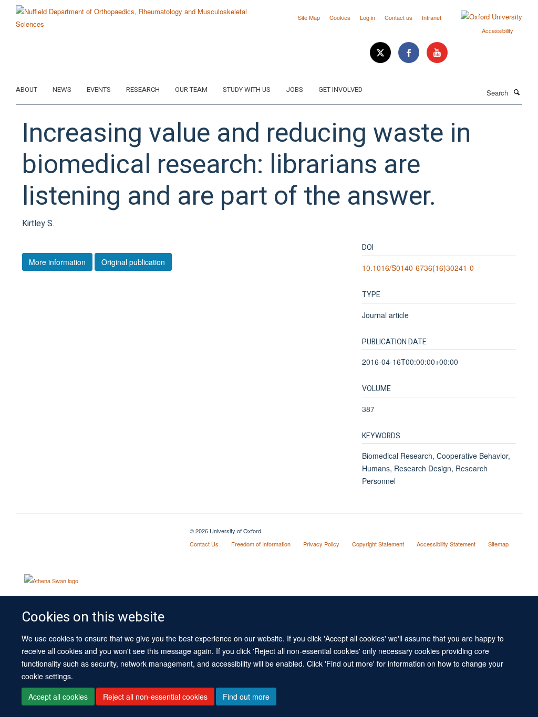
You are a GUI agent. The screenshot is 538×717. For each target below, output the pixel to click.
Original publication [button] (133, 262)
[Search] (516, 92)
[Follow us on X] (381, 53)
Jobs (294, 89)
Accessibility (497, 30)
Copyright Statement (378, 544)
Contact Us (204, 544)
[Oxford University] (483, 16)
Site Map (309, 17)
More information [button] (57, 262)
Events (99, 89)
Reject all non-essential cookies (155, 696)
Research (143, 89)
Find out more (246, 696)
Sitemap (498, 544)
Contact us (398, 17)
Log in (367, 17)
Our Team (191, 89)
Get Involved (340, 89)
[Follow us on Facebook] (409, 53)
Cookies (339, 17)
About (26, 89)
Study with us (247, 89)
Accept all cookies (58, 696)
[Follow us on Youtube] (437, 53)
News (62, 89)
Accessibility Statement (446, 544)
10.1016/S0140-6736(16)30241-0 (418, 267)
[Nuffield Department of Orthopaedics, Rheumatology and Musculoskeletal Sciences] (138, 14)
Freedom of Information (261, 544)
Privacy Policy (321, 544)
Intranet (431, 17)
